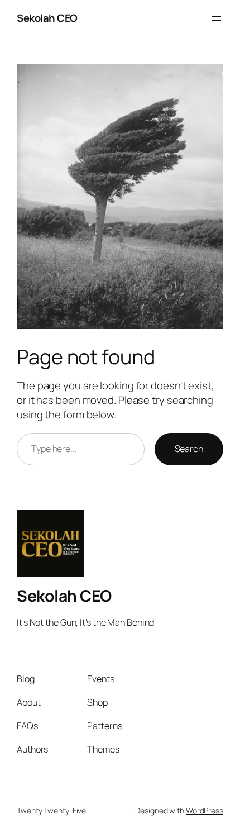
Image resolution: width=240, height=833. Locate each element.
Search (189, 448)
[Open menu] (216, 18)
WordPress (204, 810)
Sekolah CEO (47, 18)
